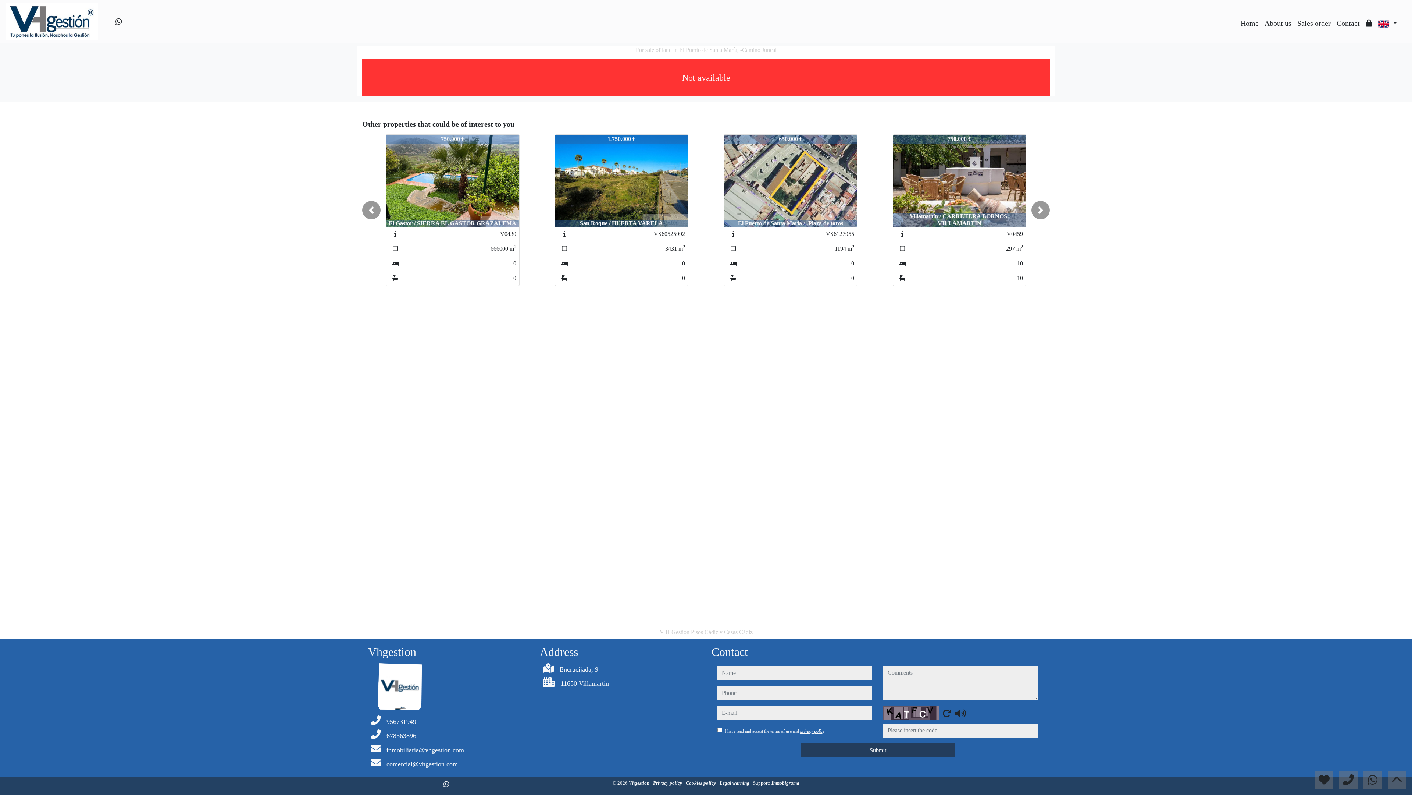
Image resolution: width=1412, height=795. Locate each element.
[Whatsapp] (118, 22)
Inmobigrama (785, 783)
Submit (878, 750)
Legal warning (735, 783)
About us (1278, 23)
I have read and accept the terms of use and (774, 731)
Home (1250, 23)
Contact (1348, 23)
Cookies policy (701, 783)
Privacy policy (668, 783)
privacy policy (812, 731)
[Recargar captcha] (947, 713)
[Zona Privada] (1369, 23)
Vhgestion (639, 783)
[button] (371, 210)
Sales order (1314, 23)
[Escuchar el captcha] (960, 713)
